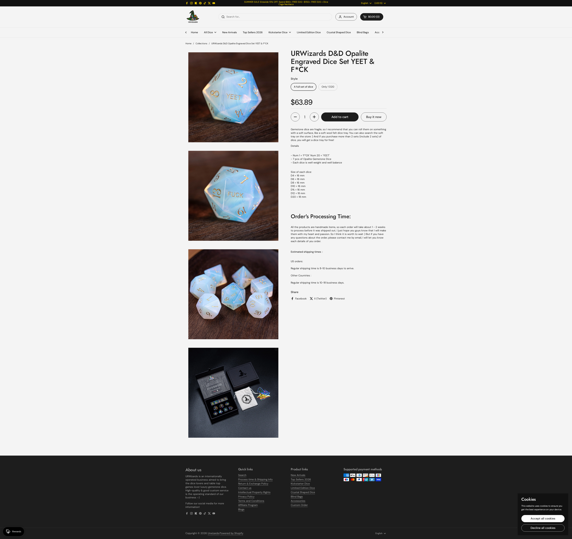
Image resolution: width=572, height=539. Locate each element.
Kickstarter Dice (300, 483)
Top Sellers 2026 (301, 479)
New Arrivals (298, 475)
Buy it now (373, 117)
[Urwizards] (192, 16)
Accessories (298, 501)
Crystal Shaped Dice (303, 492)
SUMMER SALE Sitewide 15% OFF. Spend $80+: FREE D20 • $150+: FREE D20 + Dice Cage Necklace (286, 3)
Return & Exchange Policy (253, 483)
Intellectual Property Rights (254, 492)
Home (188, 43)
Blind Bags (297, 496)
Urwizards (213, 533)
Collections (201, 43)
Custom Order (299, 505)
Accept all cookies (543, 518)
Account (348, 16)
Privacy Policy (246, 496)
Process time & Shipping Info (255, 479)
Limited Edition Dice (303, 488)
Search (242, 475)
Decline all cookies (543, 528)
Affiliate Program (248, 505)
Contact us (244, 488)
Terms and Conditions (251, 501)
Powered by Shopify (231, 533)
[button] (371, 17)
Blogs (241, 509)
